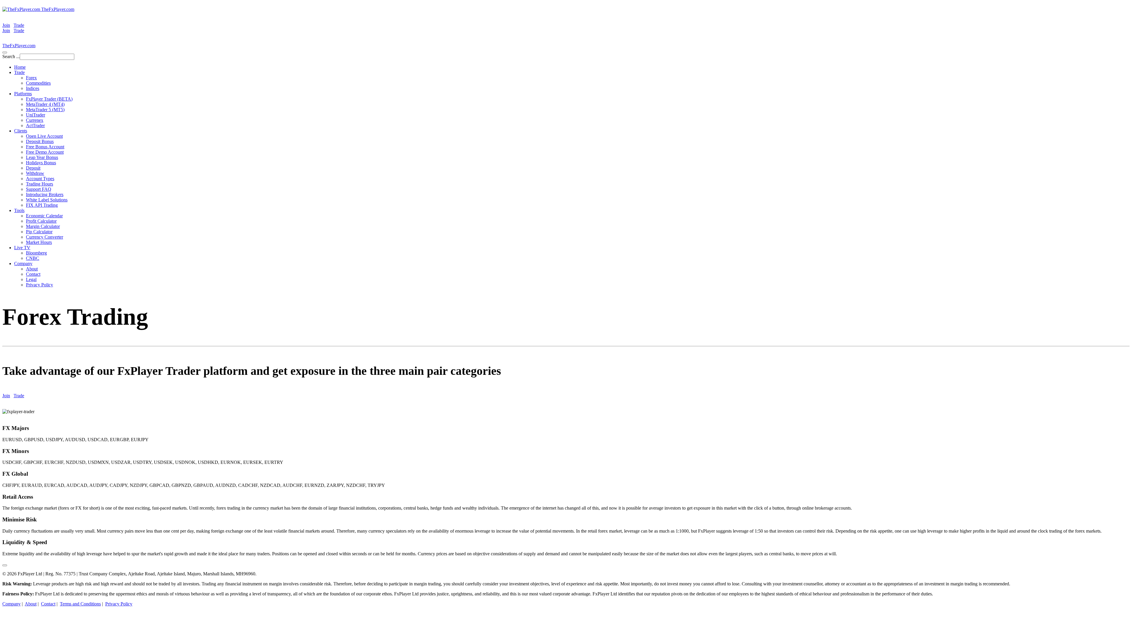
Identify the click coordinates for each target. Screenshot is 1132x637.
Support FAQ (38, 189)
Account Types (40, 178)
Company (23, 263)
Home (20, 67)
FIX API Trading (42, 205)
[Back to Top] (4, 565)
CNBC (32, 258)
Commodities (38, 83)
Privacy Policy (39, 284)
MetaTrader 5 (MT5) (45, 109)
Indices (32, 88)
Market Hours (39, 242)
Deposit (33, 167)
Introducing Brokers (44, 194)
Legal (31, 279)
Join (6, 25)
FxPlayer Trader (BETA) (49, 98)
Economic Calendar (44, 215)
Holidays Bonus (41, 162)
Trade (19, 25)
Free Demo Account (45, 152)
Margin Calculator (43, 226)
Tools (19, 210)
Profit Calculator (41, 221)
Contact (33, 274)
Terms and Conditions (80, 603)
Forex (31, 77)
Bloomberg (36, 252)
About (32, 268)
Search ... (11, 56)
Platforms (23, 93)
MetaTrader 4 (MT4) (45, 104)
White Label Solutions (47, 199)
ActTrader (35, 125)
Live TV (22, 247)
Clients (20, 130)
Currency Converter (44, 236)
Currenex (34, 120)
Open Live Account (44, 136)
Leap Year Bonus (42, 157)
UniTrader (35, 114)
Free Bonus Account (45, 146)
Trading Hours (39, 183)
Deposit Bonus (40, 141)
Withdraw (35, 173)
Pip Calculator (39, 231)
